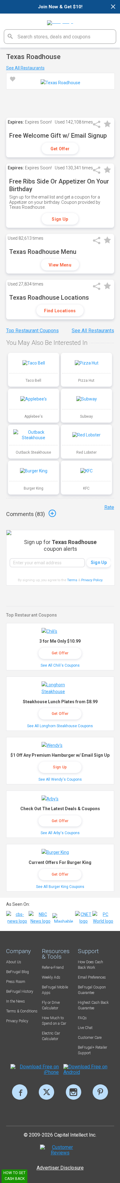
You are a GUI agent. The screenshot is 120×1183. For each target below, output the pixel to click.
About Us (13, 962)
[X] (46, 1092)
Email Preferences (92, 977)
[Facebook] (19, 1092)
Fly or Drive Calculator (51, 1005)
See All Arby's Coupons (60, 833)
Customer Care (90, 1037)
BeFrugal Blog (17, 972)
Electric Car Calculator (51, 1036)
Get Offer (60, 148)
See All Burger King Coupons (60, 887)
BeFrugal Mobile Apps (55, 990)
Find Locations (60, 310)
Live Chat (85, 1028)
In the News (15, 1001)
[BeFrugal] (60, 20)
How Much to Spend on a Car (54, 1021)
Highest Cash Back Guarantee (93, 1005)
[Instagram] (73, 1092)
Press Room (15, 982)
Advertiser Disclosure (60, 1168)
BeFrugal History (19, 991)
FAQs (82, 1018)
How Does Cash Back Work (90, 965)
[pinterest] (100, 1092)
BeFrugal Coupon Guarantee (92, 990)
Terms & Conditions (22, 1011)
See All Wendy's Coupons (60, 779)
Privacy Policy (92, 580)
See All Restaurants (25, 67)
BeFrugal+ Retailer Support (92, 1050)
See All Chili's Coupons (60, 665)
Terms (72, 580)
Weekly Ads (51, 977)
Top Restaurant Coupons (32, 330)
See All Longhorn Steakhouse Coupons (60, 726)
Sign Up (60, 219)
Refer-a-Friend (53, 967)
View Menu (60, 264)
